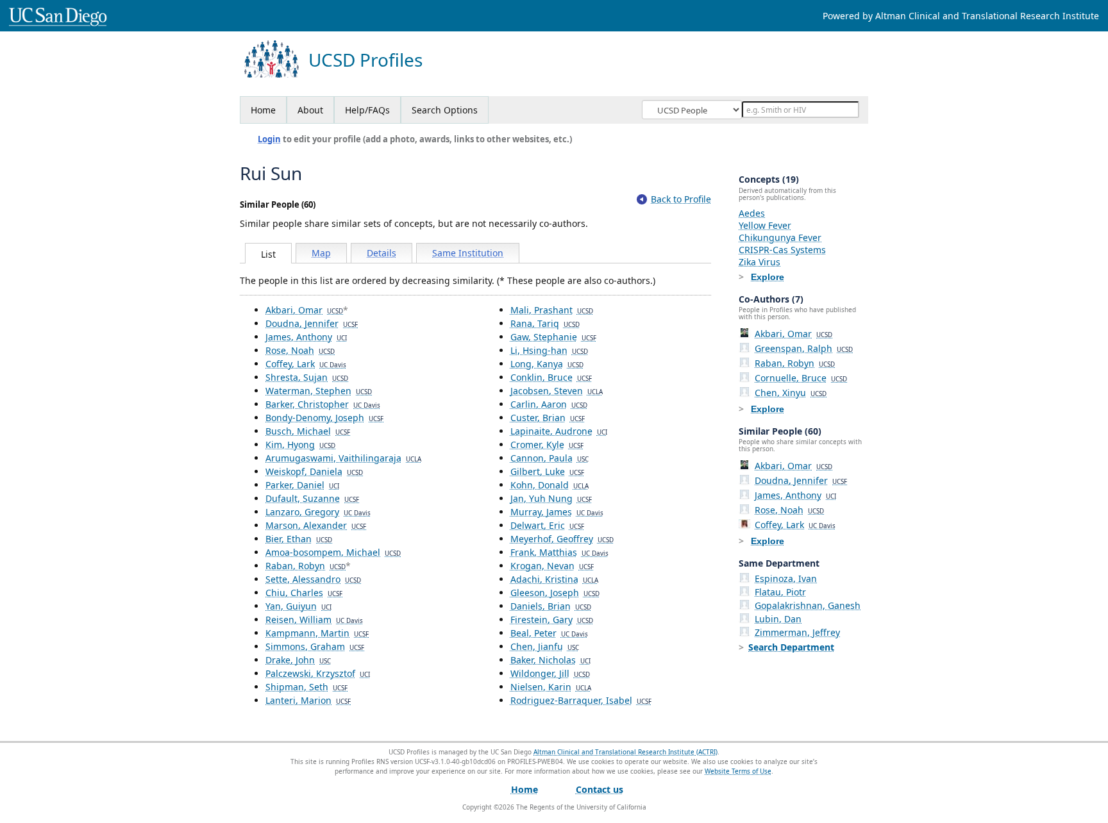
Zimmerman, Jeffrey (797, 632)
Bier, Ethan (298, 539)
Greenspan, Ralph (804, 348)
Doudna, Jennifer (311, 323)
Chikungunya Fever (780, 237)
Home (263, 110)
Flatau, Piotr (780, 592)
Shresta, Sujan (306, 377)
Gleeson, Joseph (555, 592)
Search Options (445, 110)
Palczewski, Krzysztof (317, 673)
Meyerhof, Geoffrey (562, 539)
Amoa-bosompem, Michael (333, 552)
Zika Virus (759, 262)
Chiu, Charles (303, 592)
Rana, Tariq (545, 323)
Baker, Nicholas (550, 660)
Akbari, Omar (304, 310)
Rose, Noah (300, 350)
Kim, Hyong (300, 444)
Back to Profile (681, 199)
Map (321, 253)
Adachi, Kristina (554, 579)
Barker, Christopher (322, 404)
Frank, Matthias (559, 552)
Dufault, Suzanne (312, 498)
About (310, 110)
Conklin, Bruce (551, 377)
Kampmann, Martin (317, 633)
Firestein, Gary (551, 619)
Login (269, 139)
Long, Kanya (546, 364)
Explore (767, 277)
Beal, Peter (549, 633)
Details (381, 253)
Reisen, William (314, 619)
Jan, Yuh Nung (551, 498)
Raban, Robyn (305, 566)
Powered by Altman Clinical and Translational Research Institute (961, 16)
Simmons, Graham (314, 646)
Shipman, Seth (306, 687)
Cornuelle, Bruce (801, 378)
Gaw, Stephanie (553, 337)
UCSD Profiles (365, 60)
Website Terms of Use (738, 771)
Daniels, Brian (550, 606)
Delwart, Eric (547, 525)
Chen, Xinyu (791, 393)
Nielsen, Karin (550, 687)
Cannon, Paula (549, 458)
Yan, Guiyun (298, 606)
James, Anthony (306, 337)
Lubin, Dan (778, 619)
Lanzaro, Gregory (318, 512)
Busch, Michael (307, 431)
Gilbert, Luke (547, 471)
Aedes (752, 213)
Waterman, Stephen (318, 391)
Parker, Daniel (302, 485)
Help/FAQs (367, 110)
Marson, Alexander (315, 525)
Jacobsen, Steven (556, 391)
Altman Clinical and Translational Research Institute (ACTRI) (625, 751)
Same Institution (467, 253)
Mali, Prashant (551, 310)
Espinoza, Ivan (786, 578)
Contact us (599, 789)
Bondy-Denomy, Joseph (324, 418)
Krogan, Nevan (552, 566)
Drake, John (298, 660)
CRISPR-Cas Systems (782, 250)
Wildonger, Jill (550, 673)
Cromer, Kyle (546, 444)
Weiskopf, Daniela (314, 471)
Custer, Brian (547, 418)
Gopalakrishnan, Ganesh (807, 605)
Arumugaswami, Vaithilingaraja (343, 458)
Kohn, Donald (549, 485)
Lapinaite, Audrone (558, 431)
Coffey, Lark (305, 364)
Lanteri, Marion (308, 700)
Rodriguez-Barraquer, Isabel (580, 700)
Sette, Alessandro (313, 579)
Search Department (791, 647)
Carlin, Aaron (548, 404)
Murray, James (556, 512)
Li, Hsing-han (549, 350)
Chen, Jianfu (544, 646)
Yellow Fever (765, 225)
